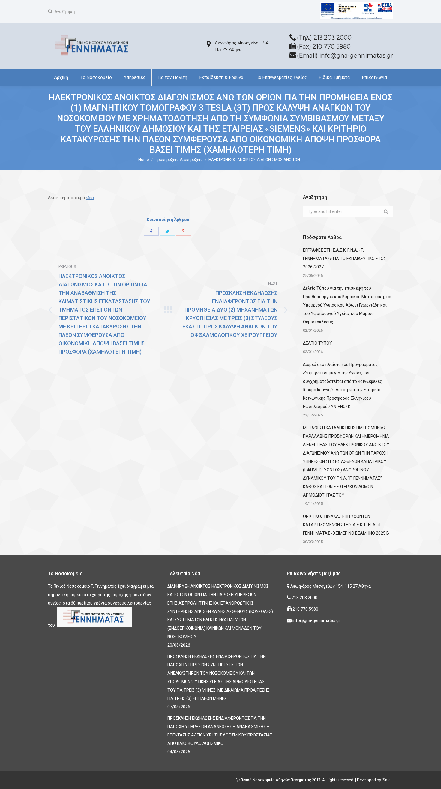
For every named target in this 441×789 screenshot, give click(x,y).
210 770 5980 (305, 609)
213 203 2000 (304, 597)
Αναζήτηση (65, 11)
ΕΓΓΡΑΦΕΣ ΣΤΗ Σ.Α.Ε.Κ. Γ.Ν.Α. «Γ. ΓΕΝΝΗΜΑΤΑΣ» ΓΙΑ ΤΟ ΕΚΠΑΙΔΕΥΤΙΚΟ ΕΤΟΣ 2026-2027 (344, 258)
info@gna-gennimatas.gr (316, 620)
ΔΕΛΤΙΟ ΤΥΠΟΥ (317, 343)
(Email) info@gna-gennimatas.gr (345, 55)
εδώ (90, 197)
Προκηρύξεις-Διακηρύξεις (178, 159)
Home (143, 159)
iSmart (387, 780)
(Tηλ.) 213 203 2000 (324, 37)
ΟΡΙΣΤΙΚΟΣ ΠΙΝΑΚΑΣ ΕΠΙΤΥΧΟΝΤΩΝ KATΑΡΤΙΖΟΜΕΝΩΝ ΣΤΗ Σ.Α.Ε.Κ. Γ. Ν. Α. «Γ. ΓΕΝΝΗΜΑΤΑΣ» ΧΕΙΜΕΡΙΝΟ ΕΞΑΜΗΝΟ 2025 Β (346, 525)
